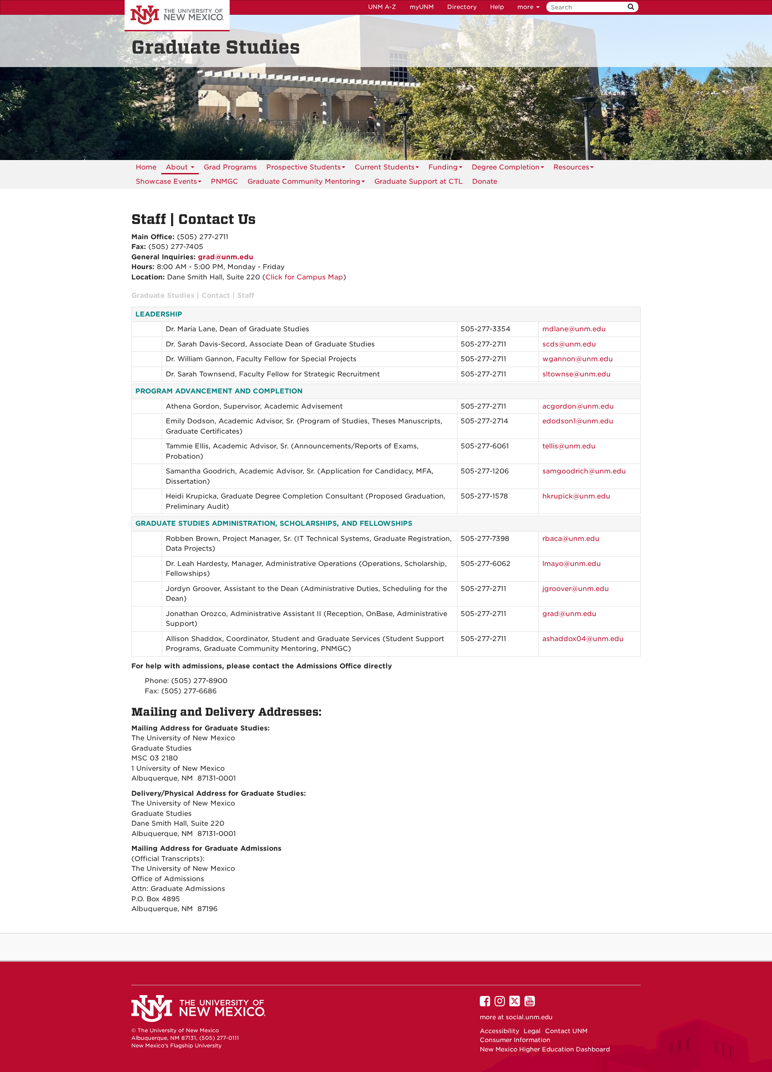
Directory (462, 7)
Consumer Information (515, 1039)
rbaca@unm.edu (571, 539)
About (178, 167)
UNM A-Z (382, 7)
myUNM (422, 7)
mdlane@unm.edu (574, 329)
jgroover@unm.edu (575, 589)
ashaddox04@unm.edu (583, 639)
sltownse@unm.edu (576, 374)
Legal (532, 1030)
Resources (571, 167)
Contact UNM (566, 1030)
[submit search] (631, 7)
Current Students (385, 167)
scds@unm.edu (569, 344)
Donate (484, 181)
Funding (443, 167)
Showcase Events (166, 181)
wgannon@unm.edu (577, 359)
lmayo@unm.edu (571, 564)
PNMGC (224, 181)
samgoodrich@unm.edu (584, 471)
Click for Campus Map (304, 277)
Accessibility (499, 1030)
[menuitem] (224, 181)
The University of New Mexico (177, 15)
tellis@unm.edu (569, 446)
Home (146, 167)
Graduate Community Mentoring (304, 181)
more (526, 7)
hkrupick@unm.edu (576, 496)
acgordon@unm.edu (578, 406)
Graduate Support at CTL (418, 181)
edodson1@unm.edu (577, 421)
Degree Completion (506, 167)
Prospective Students (303, 167)
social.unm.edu (529, 1017)
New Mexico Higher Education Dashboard (545, 1049)
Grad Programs (230, 167)
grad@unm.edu (225, 257)
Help (497, 7)
